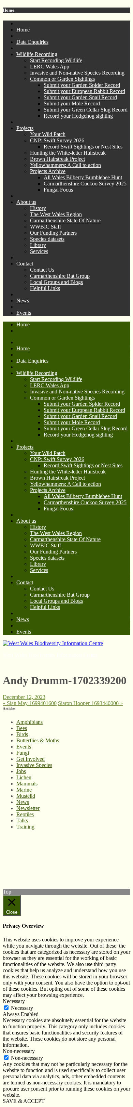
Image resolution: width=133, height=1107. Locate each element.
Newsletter (28, 808)
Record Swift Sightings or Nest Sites (83, 146)
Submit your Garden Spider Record (82, 85)
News (22, 300)
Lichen (23, 777)
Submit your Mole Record (72, 103)
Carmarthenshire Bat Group (60, 276)
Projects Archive (47, 171)
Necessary (22, 1008)
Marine (24, 790)
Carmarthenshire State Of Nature (65, 220)
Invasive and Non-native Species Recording (77, 73)
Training (25, 827)
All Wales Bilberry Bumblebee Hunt (83, 177)
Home (8, 10)
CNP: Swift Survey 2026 (57, 140)
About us (26, 202)
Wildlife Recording (36, 54)
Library (38, 245)
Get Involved (30, 759)
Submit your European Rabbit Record (84, 91)
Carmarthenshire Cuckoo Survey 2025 (85, 183)
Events (23, 313)
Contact (24, 263)
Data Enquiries (32, 42)
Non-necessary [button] (19, 1051)
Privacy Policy (18, 850)
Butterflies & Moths (37, 740)
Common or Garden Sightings (62, 79)
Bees (21, 728)
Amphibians (29, 722)
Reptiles (25, 814)
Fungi (22, 753)
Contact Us (42, 270)
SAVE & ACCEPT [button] (24, 1101)
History (38, 208)
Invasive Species (34, 765)
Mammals (27, 783)
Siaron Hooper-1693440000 (90, 703)
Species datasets (47, 239)
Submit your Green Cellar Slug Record (86, 110)
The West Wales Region (56, 214)
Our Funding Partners (53, 233)
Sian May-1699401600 (30, 703)
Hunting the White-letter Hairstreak (68, 153)
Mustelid (25, 796)
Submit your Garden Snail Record (80, 97)
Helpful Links (45, 288)
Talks (22, 820)
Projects (24, 128)
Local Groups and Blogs (56, 282)
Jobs (21, 771)
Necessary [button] (14, 1001)
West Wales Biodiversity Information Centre (50, 655)
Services (39, 251)
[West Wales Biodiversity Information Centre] (53, 643)
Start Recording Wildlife (56, 60)
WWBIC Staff (45, 227)
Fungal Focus (58, 190)
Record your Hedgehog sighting (78, 116)
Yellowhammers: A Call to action (65, 165)
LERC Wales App (49, 66)
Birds (22, 734)
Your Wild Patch (47, 134)
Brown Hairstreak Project (57, 159)
